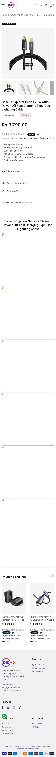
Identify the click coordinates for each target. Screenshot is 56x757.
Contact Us (6, 727)
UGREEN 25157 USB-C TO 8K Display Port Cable (42, 618)
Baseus (10, 115)
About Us (5, 724)
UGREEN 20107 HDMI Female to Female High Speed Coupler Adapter (13, 618)
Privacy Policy (7, 734)
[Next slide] (52, 575)
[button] (50, 31)
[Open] (3, 5)
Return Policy (7, 730)
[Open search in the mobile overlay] (35, 5)
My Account (37, 724)
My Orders (36, 727)
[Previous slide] (48, 575)
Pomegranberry (33, 748)
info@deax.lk (40, 668)
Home (4, 15)
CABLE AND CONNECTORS (22, 15)
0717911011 (40, 665)
